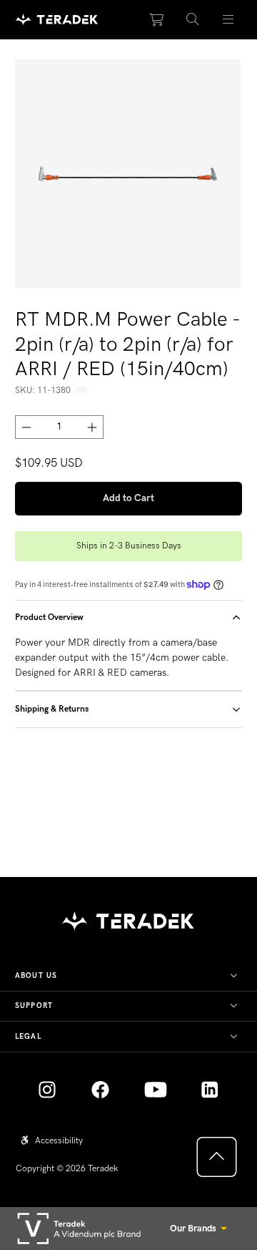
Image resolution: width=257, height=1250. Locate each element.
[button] (193, 20)
